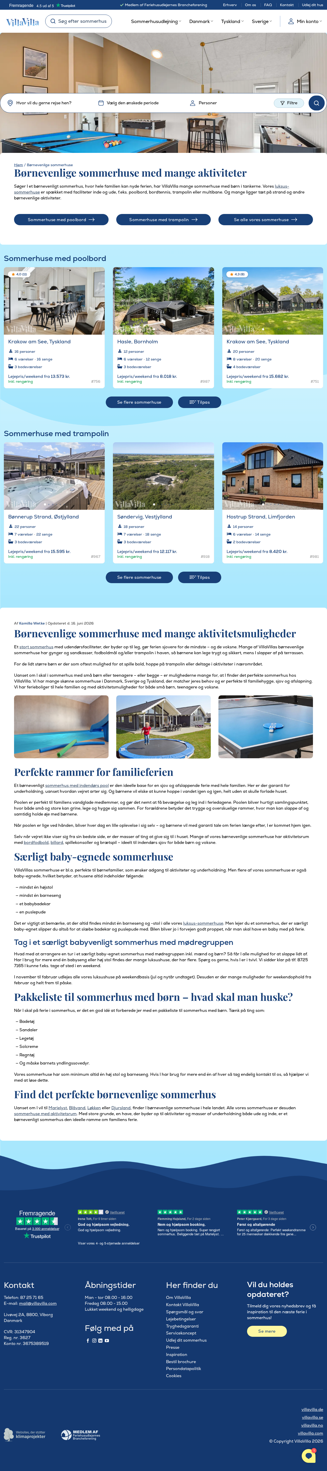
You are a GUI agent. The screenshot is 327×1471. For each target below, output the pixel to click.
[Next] (96, 298)
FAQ (268, 5)
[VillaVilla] (21, 21)
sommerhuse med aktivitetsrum (45, 1113)
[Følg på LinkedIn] (100, 1341)
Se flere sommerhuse (139, 402)
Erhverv (230, 5)
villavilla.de (312, 1409)
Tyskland (230, 21)
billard (57, 842)
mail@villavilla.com (38, 1303)
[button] (98, 275)
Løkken (94, 1108)
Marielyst (58, 1108)
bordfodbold (36, 842)
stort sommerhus (36, 647)
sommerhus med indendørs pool (77, 785)
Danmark (199, 21)
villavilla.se (312, 1417)
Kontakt (287, 5)
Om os (250, 5)
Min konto (308, 21)
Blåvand (77, 1108)
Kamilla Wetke (32, 623)
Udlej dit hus (312, 5)
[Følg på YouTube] (107, 1341)
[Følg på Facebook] (88, 1341)
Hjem (18, 165)
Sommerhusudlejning (154, 21)
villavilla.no (312, 1425)
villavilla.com (310, 1433)
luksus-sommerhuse (203, 923)
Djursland (121, 1108)
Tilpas (203, 402)
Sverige (260, 21)
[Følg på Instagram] (94, 1341)
